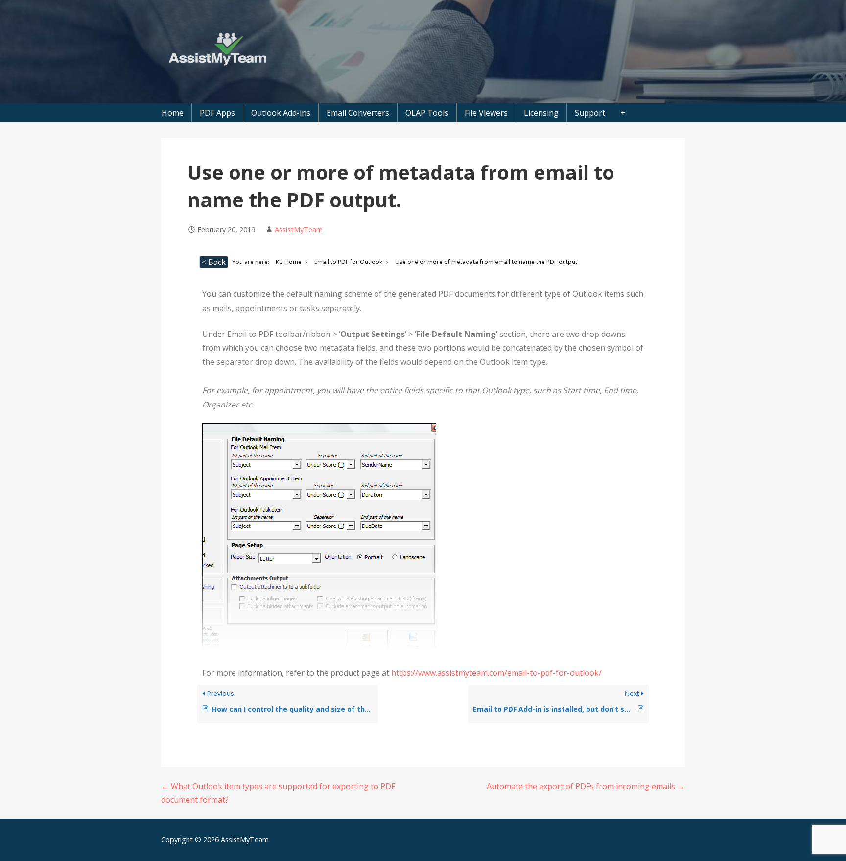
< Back (214, 262)
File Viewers (486, 112)
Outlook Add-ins (280, 112)
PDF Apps (217, 112)
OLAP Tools (426, 112)
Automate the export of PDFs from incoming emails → (586, 786)
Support (590, 112)
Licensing (541, 112)
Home (173, 112)
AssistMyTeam (299, 229)
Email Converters (358, 112)
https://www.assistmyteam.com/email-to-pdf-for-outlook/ (496, 673)
